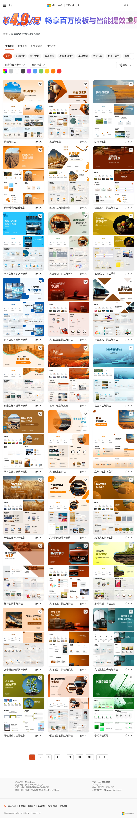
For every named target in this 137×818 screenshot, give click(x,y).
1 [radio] (32, 757)
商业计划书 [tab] (113, 56)
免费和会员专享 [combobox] (13, 64)
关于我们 (22, 806)
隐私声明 (41, 806)
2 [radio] (40, 757)
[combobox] (125, 65)
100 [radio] (90, 757)
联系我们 (31, 806)
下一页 (102, 757)
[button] (132, 56)
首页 (5, 34)
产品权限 (63, 806)
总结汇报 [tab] (20, 56)
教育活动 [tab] (97, 56)
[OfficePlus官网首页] (65, 5)
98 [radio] (70, 757)
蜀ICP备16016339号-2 (12, 813)
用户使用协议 (52, 806)
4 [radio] (57, 757)
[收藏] (30, 133)
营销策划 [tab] (129, 56)
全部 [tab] (7, 56)
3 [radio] (48, 757)
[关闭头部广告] (130, 19)
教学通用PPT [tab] (66, 56)
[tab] (9, 46)
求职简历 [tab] (34, 56)
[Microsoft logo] (127, 813)
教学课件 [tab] (49, 56)
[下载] (38, 133)
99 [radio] (80, 757)
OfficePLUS (12, 806)
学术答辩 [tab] (83, 56)
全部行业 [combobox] (36, 64)
